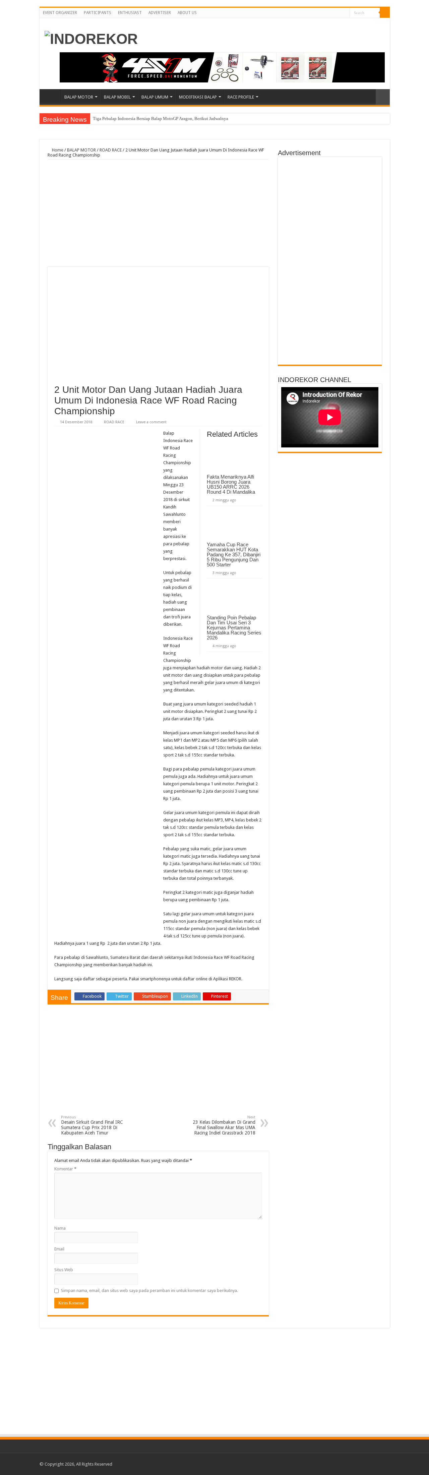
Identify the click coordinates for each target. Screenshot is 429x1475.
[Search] (385, 13)
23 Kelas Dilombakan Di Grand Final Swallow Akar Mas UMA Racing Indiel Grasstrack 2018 (224, 1125)
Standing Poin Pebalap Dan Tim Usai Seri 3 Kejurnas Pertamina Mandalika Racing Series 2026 (234, 627)
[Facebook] (331, 13)
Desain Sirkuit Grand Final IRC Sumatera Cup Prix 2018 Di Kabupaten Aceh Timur (92, 1125)
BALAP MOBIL (117, 97)
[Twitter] (338, 13)
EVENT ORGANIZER (60, 12)
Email (59, 1248)
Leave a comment (151, 422)
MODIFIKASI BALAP (198, 97)
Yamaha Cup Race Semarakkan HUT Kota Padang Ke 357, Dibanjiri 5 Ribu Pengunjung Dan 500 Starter (233, 554)
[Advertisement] (158, 213)
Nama (60, 1228)
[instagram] (344, 13)
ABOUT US (187, 12)
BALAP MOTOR (78, 97)
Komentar (65, 1168)
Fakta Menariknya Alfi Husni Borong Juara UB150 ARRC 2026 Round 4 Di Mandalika (232, 484)
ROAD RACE (111, 149)
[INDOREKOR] (91, 38)
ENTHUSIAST (130, 12)
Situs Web (63, 1269)
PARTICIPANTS (97, 12)
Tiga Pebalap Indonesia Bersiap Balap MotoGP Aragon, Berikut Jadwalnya (160, 118)
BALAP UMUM (154, 97)
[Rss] (325, 13)
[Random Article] (383, 97)
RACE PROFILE (241, 97)
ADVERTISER (159, 12)
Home (51, 96)
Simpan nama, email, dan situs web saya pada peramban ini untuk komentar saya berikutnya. (149, 1290)
